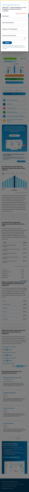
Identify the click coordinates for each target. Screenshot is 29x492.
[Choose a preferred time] (14, 38)
